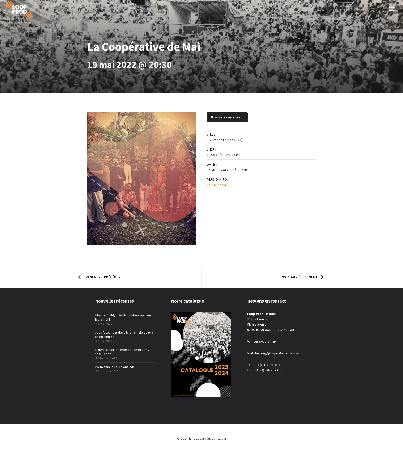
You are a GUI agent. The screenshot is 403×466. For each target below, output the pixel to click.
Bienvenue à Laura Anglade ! (116, 367)
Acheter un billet (228, 117)
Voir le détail (217, 185)
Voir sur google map (262, 342)
